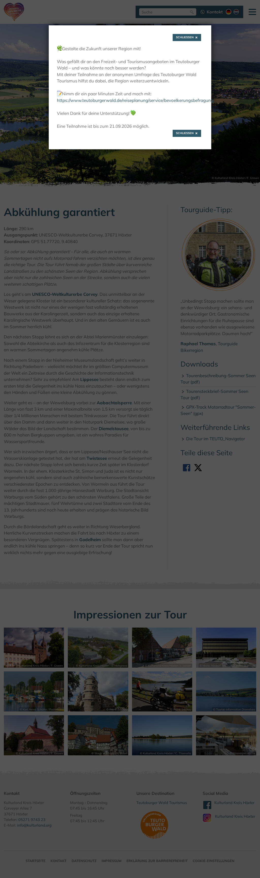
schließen (185, 37)
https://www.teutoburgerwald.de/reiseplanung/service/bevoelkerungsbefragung (135, 100)
